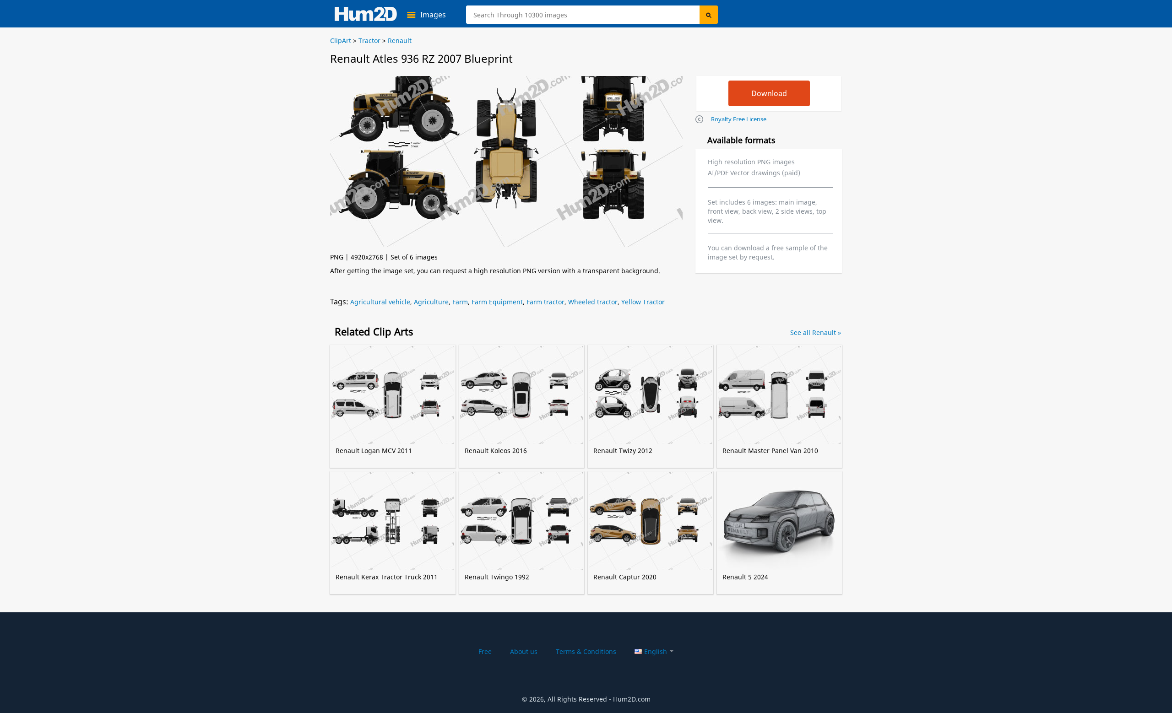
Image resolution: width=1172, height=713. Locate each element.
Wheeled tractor (593, 301)
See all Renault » (815, 332)
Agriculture (431, 301)
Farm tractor (545, 301)
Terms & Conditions (586, 651)
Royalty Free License (738, 119)
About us (523, 651)
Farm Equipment (497, 301)
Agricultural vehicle (380, 301)
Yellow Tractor (643, 301)
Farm (460, 301)
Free (485, 651)
